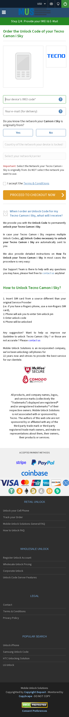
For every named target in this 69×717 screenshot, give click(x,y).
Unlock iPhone (11, 645)
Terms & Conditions (36, 183)
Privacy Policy (11, 618)
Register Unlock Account (17, 558)
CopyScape (25, 696)
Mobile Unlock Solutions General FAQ (24, 524)
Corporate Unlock (13, 571)
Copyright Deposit (35, 692)
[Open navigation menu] (4, 13)
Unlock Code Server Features (20, 577)
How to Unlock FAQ (14, 530)
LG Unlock (8, 665)
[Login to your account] (65, 4)
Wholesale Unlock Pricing (17, 564)
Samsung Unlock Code (16, 652)
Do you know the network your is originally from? (33, 123)
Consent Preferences (34, 711)
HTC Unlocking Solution (16, 658)
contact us (48, 273)
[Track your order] (58, 4)
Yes (18, 133)
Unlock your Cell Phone (16, 511)
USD (39, 4)
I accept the (28, 183)
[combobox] (34, 144)
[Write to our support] (51, 4)
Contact (7, 605)
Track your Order (13, 517)
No (51, 133)
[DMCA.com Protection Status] (34, 705)
